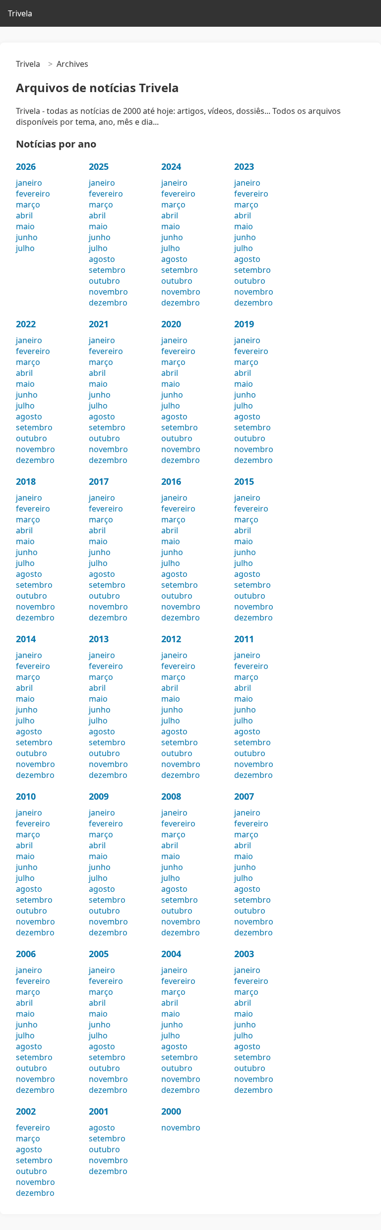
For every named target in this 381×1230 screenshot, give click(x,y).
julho (25, 248)
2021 (99, 324)
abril (24, 215)
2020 (171, 324)
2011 (244, 639)
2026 (26, 166)
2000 (171, 1111)
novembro (108, 291)
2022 (26, 324)
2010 (26, 796)
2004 (171, 954)
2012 (171, 639)
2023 (244, 166)
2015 (244, 481)
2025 (99, 166)
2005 (99, 954)
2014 (26, 639)
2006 (26, 954)
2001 (99, 1111)
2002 (26, 1111)
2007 (244, 796)
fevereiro (33, 193)
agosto (102, 259)
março (28, 204)
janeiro (29, 182)
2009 (99, 796)
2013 (99, 639)
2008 (171, 796)
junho (27, 237)
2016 (171, 481)
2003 (244, 954)
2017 (99, 481)
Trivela (20, 13)
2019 (244, 324)
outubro (104, 280)
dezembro (108, 302)
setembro (107, 269)
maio (25, 226)
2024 (171, 166)
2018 (26, 481)
